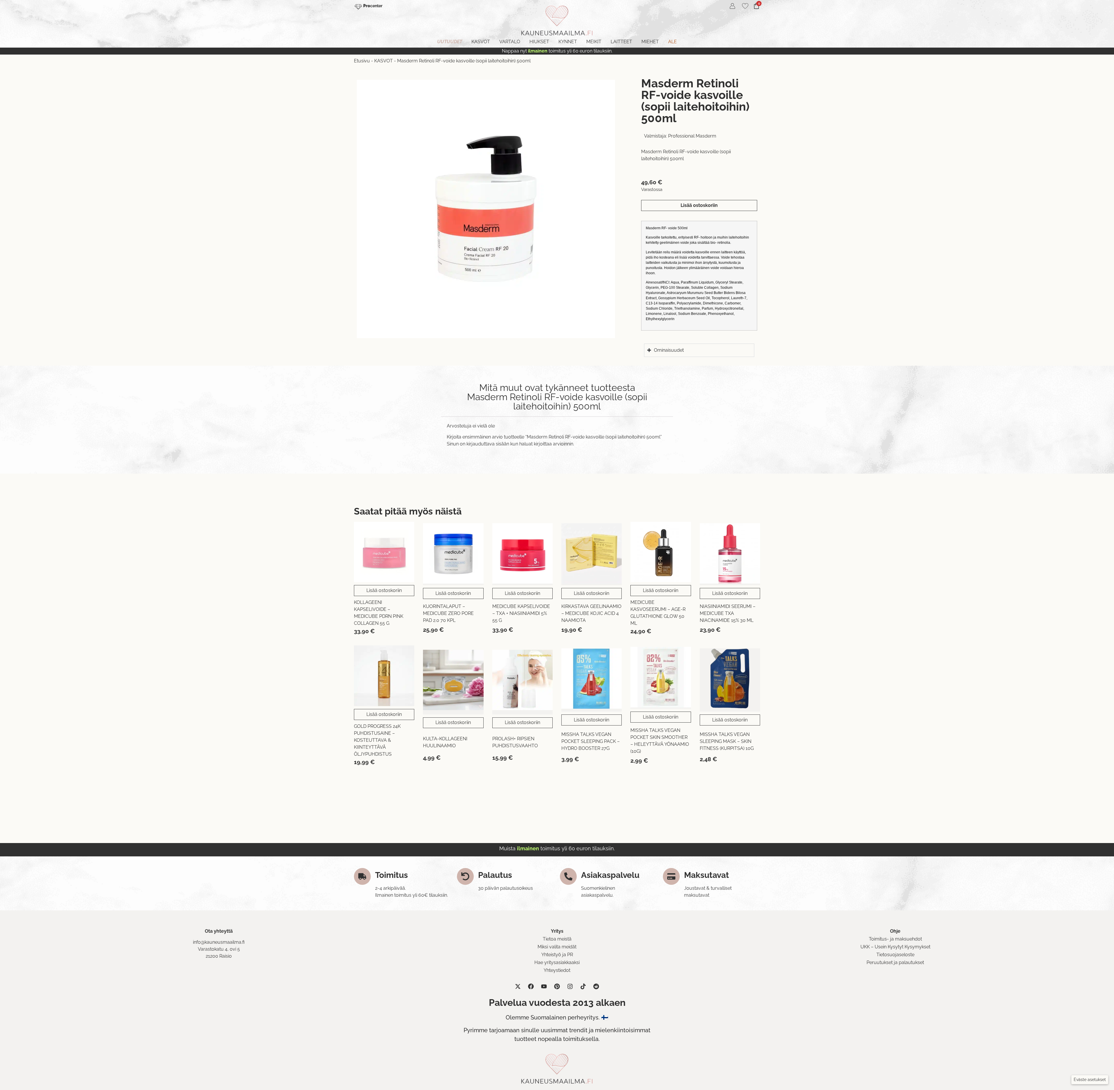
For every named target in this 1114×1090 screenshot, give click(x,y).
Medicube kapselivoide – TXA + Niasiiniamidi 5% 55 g (521, 613)
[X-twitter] (518, 986)
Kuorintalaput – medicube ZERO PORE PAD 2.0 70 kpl (448, 613)
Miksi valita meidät (557, 947)
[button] (1089, 1079)
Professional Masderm (692, 136)
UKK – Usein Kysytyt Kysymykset (895, 947)
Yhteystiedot (557, 970)
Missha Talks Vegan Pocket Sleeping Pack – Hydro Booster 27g (590, 741)
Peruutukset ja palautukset (895, 962)
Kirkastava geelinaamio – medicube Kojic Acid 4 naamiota (591, 613)
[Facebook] (531, 986)
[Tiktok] (583, 986)
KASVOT (383, 61)
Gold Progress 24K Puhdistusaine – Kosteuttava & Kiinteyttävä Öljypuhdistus (377, 740)
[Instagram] (570, 986)
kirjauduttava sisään (487, 444)
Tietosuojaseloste (895, 954)
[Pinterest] (557, 986)
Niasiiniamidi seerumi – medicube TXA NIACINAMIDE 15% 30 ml (727, 613)
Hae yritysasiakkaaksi (557, 962)
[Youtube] (544, 986)
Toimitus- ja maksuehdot (895, 939)
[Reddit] (596, 986)
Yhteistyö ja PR (557, 954)
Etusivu (362, 61)
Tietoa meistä (557, 939)
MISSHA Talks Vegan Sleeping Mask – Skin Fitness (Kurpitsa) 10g (727, 741)
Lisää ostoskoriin (699, 205)
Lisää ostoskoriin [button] (384, 590)
